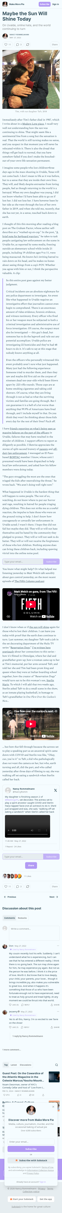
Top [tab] (6, 1065)
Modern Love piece (33, 124)
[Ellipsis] (58, 945)
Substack (16, 1206)
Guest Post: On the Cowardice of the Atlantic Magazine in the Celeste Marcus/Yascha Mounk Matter (22, 1077)
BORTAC (14, 457)
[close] (53, 1106)
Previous (12, 897)
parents (43, 449)
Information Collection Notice (40, 1170)
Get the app (46, 1199)
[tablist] (15, 918)
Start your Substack (23, 1199)
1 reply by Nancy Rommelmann (27, 1036)
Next (52, 897)
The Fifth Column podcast (29, 581)
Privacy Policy (33, 1173)
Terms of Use (47, 1167)
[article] (31, 1084)
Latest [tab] (14, 1065)
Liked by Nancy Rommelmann (24, 949)
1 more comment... (11, 1049)
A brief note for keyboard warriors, (30, 234)
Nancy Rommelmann (19, 35)
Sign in (55, 4)
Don (11, 945)
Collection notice (31, 1191)
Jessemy (13, 1011)
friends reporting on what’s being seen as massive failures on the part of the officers (29, 431)
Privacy (41, 1188)
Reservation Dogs (20, 648)
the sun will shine (39, 627)
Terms (50, 1188)
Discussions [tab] (25, 1065)
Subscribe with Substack (33, 1160)
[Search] (57, 1065)
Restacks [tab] (22, 918)
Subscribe (44, 4)
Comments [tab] (9, 918)
